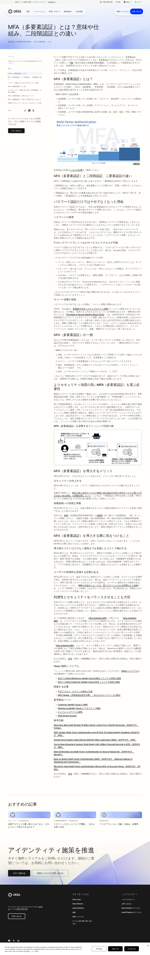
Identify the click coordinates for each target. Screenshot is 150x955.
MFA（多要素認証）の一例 (16, 86)
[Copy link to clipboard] (25, 111)
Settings (99, 949)
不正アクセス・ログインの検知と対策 (75, 691)
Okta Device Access (67, 715)
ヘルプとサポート (128, 899)
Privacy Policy (29, 951)
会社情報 (79, 11)
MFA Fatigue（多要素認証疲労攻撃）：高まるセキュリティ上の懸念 (89, 695)
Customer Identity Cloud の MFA (73, 704)
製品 (28, 11)
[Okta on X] (14, 941)
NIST (66, 515)
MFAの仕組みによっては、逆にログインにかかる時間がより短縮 (108, 585)
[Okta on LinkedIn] (18, 941)
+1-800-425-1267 (21, 909)
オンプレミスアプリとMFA (70, 712)
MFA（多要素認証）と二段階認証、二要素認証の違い (24, 78)
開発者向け (68, 11)
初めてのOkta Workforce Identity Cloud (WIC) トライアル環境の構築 (89, 678)
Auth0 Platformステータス (131, 912)
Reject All (115, 949)
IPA (71, 63)
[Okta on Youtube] (9, 941)
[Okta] (14, 11)
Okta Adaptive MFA (98, 618)
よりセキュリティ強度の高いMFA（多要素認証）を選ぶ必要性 (24, 91)
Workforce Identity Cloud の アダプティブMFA (79, 708)
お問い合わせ (137, 11)
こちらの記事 (76, 170)
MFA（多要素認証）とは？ (18, 73)
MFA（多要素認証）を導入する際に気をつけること (24, 99)
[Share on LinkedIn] (29, 111)
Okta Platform (77, 904)
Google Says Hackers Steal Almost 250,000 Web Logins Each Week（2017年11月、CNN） (95, 740)
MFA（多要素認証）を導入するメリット (21, 96)
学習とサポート (54, 11)
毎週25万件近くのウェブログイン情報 (90, 309)
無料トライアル (122, 11)
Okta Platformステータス (131, 908)
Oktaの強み (76, 899)
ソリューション (39, 11)
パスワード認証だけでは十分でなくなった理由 (23, 83)
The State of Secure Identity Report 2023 (85, 314)
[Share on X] (33, 111)
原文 (70, 658)
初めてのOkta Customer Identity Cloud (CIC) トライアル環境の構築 (89, 682)
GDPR (99, 515)
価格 (74, 912)
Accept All (132, 949)
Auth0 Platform (78, 908)
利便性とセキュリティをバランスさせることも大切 (25, 103)
